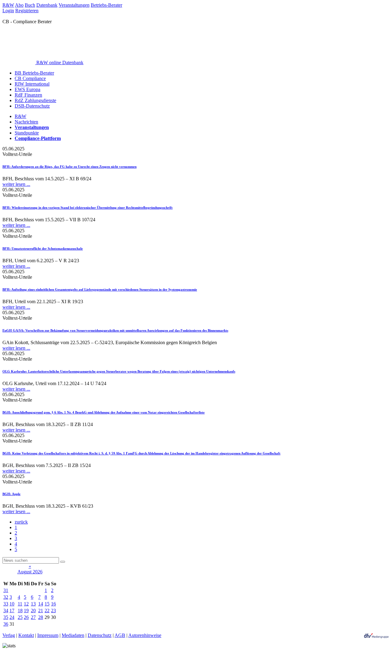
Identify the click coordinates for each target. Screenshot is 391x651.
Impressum (47, 635)
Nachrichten (26, 121)
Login (8, 10)
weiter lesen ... (16, 184)
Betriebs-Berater (106, 5)
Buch (30, 5)
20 (33, 610)
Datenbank (46, 5)
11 (20, 603)
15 (47, 603)
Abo (19, 5)
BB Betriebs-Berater (34, 72)
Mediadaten (73, 635)
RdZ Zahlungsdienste (35, 100)
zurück (21, 521)
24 (11, 617)
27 (33, 617)
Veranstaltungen (74, 5)
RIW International (32, 83)
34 (5, 610)
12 (26, 603)
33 (5, 603)
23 (53, 610)
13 (33, 603)
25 (20, 617)
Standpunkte (27, 132)
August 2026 (29, 571)
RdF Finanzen (28, 94)
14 (40, 603)
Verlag (8, 635)
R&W (8, 5)
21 (40, 610)
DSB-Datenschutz (32, 105)
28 (40, 617)
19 (26, 610)
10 (11, 603)
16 (53, 603)
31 (5, 590)
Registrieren (26, 10)
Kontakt (26, 635)
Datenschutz (99, 635)
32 (5, 597)
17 (11, 610)
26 (26, 617)
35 (5, 617)
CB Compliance (30, 78)
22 (47, 610)
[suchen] (62, 562)
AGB (120, 635)
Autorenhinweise (144, 635)
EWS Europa (27, 89)
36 (5, 624)
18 (20, 610)
